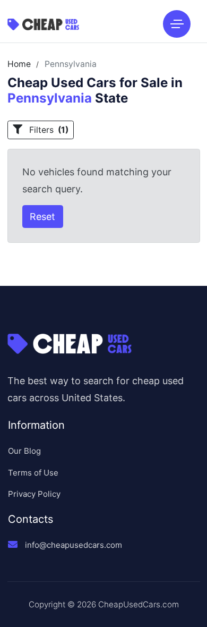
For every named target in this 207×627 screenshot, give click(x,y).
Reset (42, 216)
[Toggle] (177, 24)
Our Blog (24, 451)
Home (19, 64)
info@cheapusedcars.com (73, 545)
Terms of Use (33, 473)
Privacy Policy (34, 494)
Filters (48, 130)
